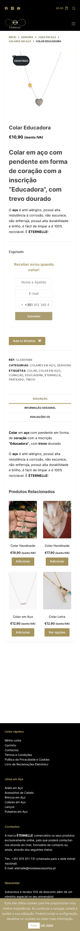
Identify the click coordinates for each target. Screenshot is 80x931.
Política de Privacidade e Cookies (27, 759)
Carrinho (10, 745)
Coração (16, 375)
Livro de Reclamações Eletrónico (26, 764)
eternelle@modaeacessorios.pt (35, 868)
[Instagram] (12, 8)
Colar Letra (57, 617)
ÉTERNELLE (53, 375)
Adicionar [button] (23, 561)
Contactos (11, 750)
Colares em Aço (15, 802)
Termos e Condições (18, 754)
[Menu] (73, 24)
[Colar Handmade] (23, 519)
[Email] (18, 8)
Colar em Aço (50, 370)
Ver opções (57, 632)
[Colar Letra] (57, 590)
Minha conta (13, 740)
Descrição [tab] (40, 398)
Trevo (30, 379)
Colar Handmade (22, 546)
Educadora (34, 375)
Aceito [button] (34, 925)
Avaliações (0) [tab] (40, 416)
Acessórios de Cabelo (19, 792)
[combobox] (24, 305)
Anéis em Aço (14, 788)
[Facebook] (6, 8)
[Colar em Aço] (23, 590)
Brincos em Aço (15, 797)
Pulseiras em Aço (16, 811)
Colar (32, 370)
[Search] (73, 8)
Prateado (16, 379)
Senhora (64, 365)
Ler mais (47, 925)
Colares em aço (42, 365)
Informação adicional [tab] (40, 407)
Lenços (9, 807)
